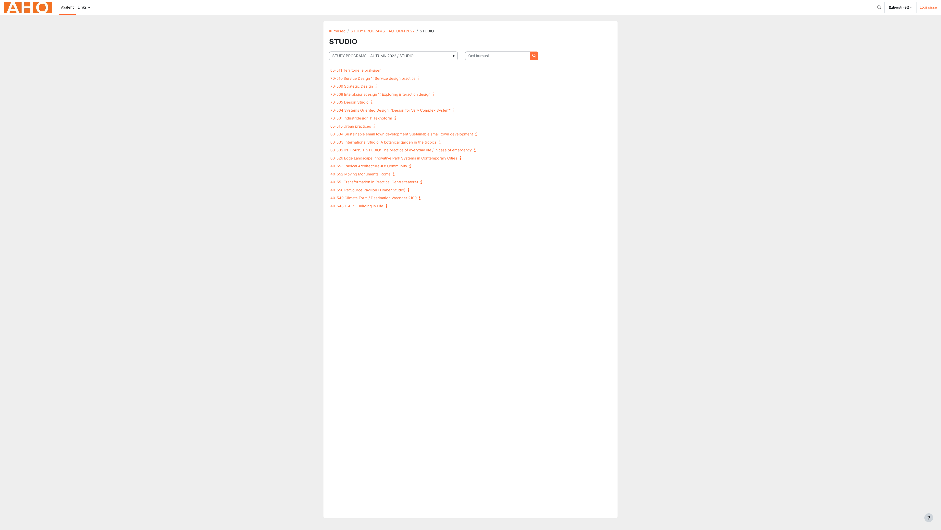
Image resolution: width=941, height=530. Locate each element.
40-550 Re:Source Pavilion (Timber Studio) (367, 190)
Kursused (337, 31)
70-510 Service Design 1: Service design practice (373, 78)
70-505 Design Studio (349, 102)
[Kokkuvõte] (385, 70)
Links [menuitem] (82, 7)
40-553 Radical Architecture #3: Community (368, 166)
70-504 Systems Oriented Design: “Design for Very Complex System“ (390, 110)
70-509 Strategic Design (351, 86)
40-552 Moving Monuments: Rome (360, 174)
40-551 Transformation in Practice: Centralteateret (374, 182)
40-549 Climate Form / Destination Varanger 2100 (373, 198)
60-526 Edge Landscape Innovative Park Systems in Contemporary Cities (393, 158)
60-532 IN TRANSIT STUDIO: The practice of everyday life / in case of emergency (401, 150)
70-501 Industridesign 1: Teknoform (361, 118)
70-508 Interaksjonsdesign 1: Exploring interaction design (380, 94)
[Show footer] (928, 517)
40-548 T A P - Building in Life (356, 206)
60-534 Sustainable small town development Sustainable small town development (401, 134)
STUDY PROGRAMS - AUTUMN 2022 (383, 31)
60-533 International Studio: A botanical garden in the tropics (383, 142)
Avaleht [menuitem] (67, 7)
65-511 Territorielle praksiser (355, 70)
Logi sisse (928, 7)
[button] (879, 7)
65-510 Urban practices (350, 126)
